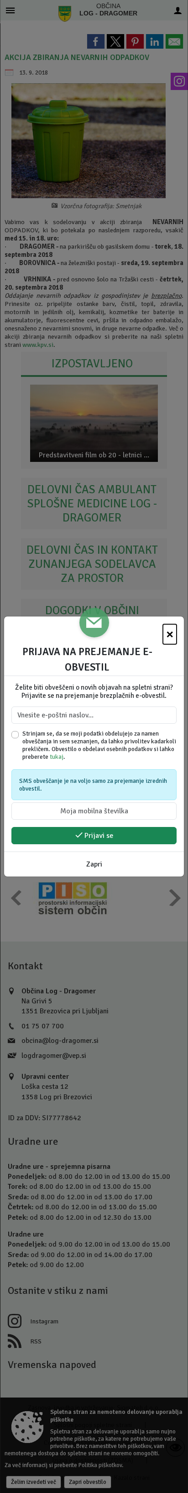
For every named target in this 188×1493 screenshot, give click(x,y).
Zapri (94, 864)
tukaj (56, 757)
